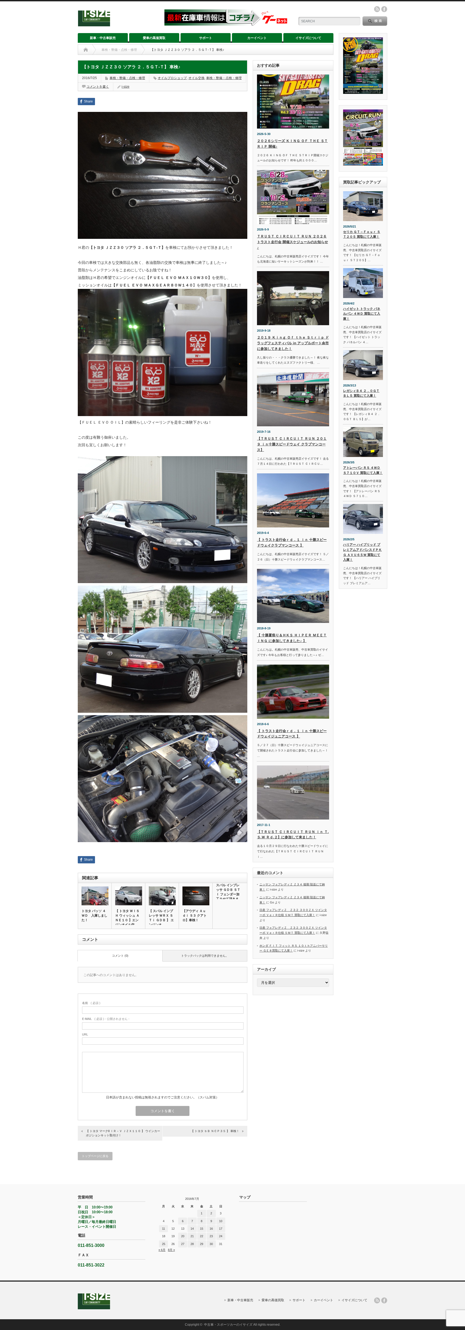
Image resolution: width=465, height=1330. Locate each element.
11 (163, 1228)
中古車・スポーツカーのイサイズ (228, 1325)
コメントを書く (97, 86)
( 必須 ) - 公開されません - (105, 1018)
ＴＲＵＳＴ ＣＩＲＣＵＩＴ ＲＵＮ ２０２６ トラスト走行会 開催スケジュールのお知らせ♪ (292, 242)
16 (211, 1228)
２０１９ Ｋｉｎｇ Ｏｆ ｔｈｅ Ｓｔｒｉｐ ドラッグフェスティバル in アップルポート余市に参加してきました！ (293, 343)
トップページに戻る (95, 1156)
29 (201, 1244)
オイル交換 (196, 78)
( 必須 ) (91, 1003)
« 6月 (161, 1249)
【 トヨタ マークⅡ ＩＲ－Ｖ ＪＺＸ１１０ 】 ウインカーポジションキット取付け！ (123, 1133)
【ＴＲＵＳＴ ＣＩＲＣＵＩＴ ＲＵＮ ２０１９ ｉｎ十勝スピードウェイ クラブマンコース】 (292, 444)
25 (163, 1244)
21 (192, 1236)
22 (201, 1236)
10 (220, 1221)
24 (220, 1236)
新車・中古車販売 (103, 38)
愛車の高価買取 (154, 38)
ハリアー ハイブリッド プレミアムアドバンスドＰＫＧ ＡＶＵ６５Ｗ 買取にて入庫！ (362, 552)
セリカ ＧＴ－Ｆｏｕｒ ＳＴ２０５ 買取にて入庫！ (361, 234)
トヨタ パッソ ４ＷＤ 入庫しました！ (94, 915)
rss (377, 9)
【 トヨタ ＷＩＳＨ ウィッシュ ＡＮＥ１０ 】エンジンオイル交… (127, 918)
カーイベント (257, 38)
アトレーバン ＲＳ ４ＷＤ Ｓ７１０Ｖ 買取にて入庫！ (363, 470)
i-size (125, 86)
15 (201, 1228)
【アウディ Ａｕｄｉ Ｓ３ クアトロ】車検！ (194, 915)
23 (211, 1236)
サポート (205, 38)
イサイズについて (308, 38)
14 (192, 1228)
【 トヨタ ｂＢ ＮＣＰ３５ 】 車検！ (215, 1131)
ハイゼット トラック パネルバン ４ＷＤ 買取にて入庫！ (361, 314)
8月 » (171, 1249)
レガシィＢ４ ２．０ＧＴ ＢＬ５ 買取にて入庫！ (361, 393)
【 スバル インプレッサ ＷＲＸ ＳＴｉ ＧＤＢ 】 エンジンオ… (161, 918)
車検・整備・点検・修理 (119, 50)
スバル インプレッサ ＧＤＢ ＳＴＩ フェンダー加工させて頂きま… (229, 892)
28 (192, 1244)
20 (182, 1236)
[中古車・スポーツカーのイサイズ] (117, 24)
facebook (384, 9)
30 (211, 1244)
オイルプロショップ (172, 78)
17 (220, 1228)
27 (182, 1244)
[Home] (85, 49)
